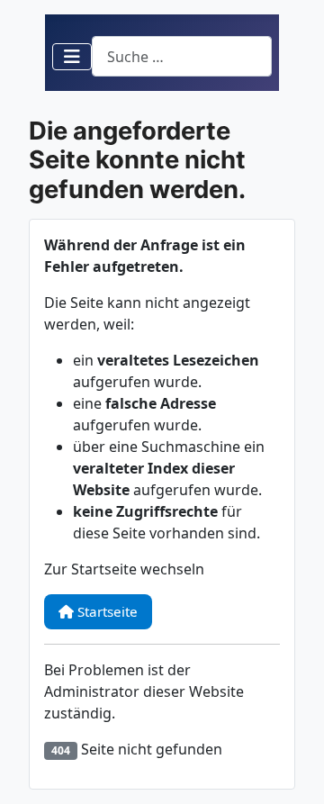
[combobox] (182, 56)
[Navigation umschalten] (72, 56)
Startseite (106, 611)
